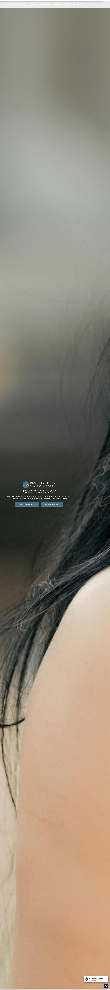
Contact (66, 4)
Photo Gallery (55, 4)
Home (28, 4)
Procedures (43, 4)
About (34, 4)
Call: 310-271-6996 (77, 4)
